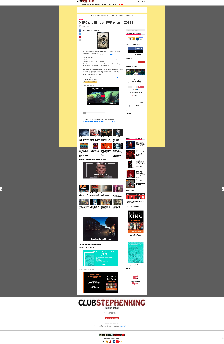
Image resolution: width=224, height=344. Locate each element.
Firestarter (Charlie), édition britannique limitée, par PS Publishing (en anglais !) (118, 194)
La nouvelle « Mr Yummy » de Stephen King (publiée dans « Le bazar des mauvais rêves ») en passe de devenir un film (117, 153)
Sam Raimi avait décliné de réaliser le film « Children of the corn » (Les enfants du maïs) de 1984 (106, 153)
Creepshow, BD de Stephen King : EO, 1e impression (117, 207)
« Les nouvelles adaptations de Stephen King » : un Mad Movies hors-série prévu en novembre (95, 139)
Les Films (104, 4)
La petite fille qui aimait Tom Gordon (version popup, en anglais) (84, 207)
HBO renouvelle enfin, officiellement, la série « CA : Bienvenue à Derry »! (140, 153)
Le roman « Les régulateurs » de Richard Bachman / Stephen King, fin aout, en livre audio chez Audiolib (140, 174)
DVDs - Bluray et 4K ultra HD (92, 113)
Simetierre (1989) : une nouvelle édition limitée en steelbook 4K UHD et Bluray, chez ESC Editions (117, 139)
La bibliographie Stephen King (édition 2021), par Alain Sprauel (84, 194)
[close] (222, 338)
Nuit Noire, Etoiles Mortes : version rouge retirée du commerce (94, 194)
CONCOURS (115, 4)
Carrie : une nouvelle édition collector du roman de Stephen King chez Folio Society (140, 144)
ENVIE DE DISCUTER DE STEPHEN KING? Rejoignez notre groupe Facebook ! (100, 122)
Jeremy (83, 26)
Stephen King (90, 4)
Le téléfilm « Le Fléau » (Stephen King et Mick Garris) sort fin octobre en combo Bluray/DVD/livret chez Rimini (83, 153)
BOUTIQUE (121, 4)
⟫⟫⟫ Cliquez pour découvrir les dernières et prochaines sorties (135, 202)
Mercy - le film (101, 113)
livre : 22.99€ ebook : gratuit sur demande (135, 265)
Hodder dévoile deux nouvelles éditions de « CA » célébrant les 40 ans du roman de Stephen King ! (140, 164)
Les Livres (97, 4)
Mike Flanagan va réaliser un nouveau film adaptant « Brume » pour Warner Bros (84, 138)
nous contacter (122, 326)
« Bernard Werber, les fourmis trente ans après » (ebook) (94, 207)
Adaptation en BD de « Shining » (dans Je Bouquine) (105, 207)
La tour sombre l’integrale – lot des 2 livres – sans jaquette (105, 194)
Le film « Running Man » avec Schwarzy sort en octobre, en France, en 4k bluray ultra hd (95, 152)
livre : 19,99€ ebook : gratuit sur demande (135, 235)
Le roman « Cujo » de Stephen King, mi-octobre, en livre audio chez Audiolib (140, 182)
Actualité (83, 4)
